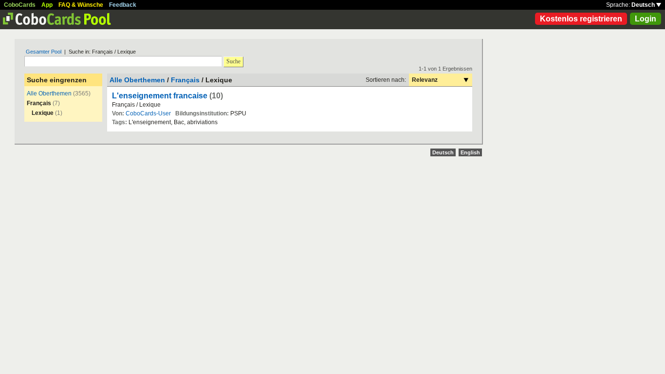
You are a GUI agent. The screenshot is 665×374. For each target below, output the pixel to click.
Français (185, 80)
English (470, 152)
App (47, 4)
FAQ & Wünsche (80, 4)
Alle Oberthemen (49, 93)
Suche (233, 61)
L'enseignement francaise (159, 96)
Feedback (122, 4)
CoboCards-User (148, 113)
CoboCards (20, 4)
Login (645, 19)
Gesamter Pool (43, 52)
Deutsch (643, 4)
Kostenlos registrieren (581, 19)
